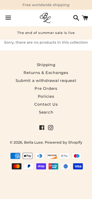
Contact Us (46, 104)
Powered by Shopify (63, 142)
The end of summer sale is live (46, 33)
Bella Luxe (33, 142)
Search (46, 112)
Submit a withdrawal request (46, 80)
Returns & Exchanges (46, 72)
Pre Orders (45, 88)
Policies (46, 96)
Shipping (46, 64)
